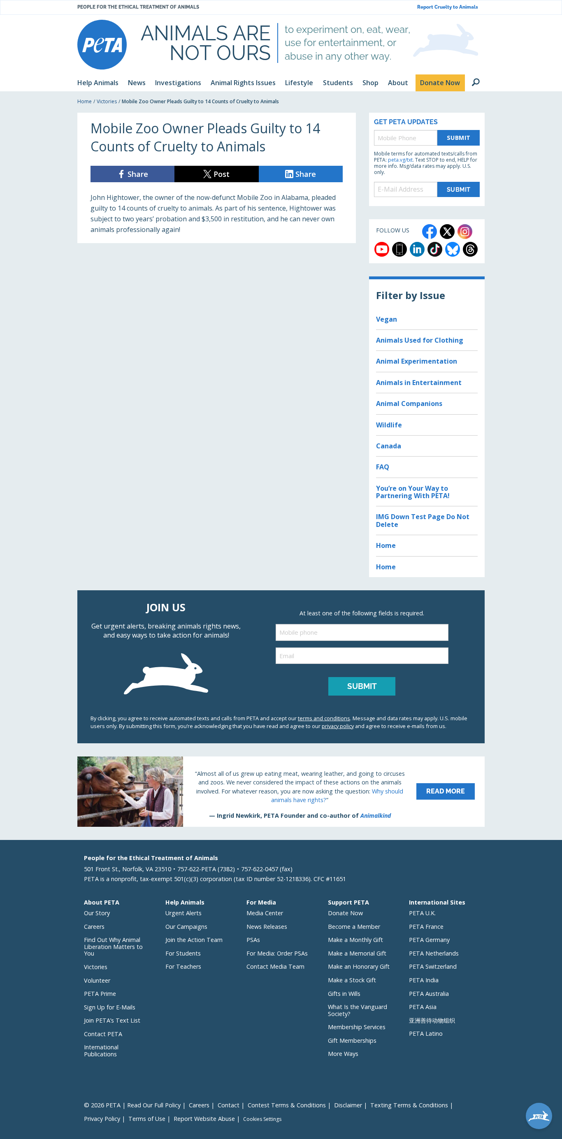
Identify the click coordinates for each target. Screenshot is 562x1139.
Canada (388, 445)
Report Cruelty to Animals (447, 7)
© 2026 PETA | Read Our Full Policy (132, 1105)
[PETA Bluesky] (452, 249)
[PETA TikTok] (434, 249)
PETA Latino (426, 1033)
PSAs (253, 940)
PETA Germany (429, 940)
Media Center (264, 913)
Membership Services (357, 1027)
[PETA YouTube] (381, 249)
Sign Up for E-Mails (109, 1007)
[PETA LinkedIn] (417, 249)
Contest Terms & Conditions (287, 1105)
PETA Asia (423, 1007)
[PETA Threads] (470, 249)
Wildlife (389, 424)
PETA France (426, 926)
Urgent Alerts (183, 913)
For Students (183, 953)
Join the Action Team (194, 940)
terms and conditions (324, 718)
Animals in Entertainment (419, 382)
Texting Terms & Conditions (409, 1105)
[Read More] (281, 791)
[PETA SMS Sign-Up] (399, 249)
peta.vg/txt (400, 159)
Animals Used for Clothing (419, 340)
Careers (94, 926)
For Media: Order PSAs (277, 953)
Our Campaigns (186, 926)
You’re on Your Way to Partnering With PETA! (413, 492)
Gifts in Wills (344, 993)
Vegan (386, 319)
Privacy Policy (102, 1119)
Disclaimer (348, 1105)
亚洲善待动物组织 (432, 1020)
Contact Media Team (275, 966)
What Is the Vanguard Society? (357, 1010)
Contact (228, 1105)
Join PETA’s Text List (112, 1020)
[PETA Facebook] (429, 231)
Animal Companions (409, 403)
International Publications (101, 1050)
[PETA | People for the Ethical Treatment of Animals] (102, 45)
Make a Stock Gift (352, 980)
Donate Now (345, 913)
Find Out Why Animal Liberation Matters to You (113, 946)
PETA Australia (429, 993)
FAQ (382, 466)
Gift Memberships (352, 1040)
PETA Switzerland (433, 966)
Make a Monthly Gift (355, 940)
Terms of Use (146, 1119)
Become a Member (354, 926)
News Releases (266, 926)
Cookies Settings (262, 1119)
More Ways (343, 1054)
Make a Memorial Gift (357, 953)
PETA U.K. (422, 913)
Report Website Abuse (204, 1119)
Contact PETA (103, 1034)
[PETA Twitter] (447, 231)
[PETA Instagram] (464, 231)
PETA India (424, 980)
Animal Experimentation (416, 361)
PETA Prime (100, 993)
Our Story (97, 913)
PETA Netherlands (434, 953)
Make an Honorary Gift (359, 966)
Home (84, 101)
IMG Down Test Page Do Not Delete (422, 520)
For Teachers (183, 966)
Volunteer (97, 980)
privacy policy (338, 726)
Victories (107, 101)
